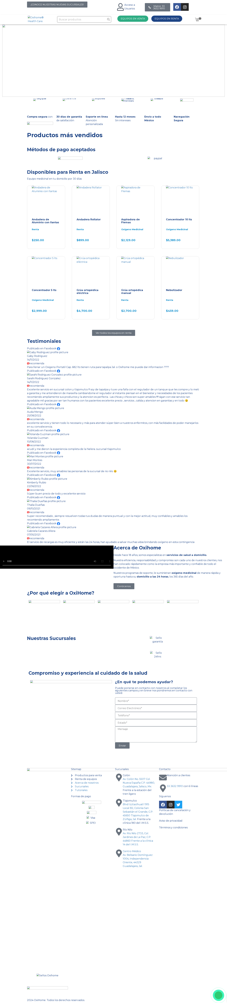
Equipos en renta (167, 18)
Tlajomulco (130, 800)
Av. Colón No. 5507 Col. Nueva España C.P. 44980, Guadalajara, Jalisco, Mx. (139, 783)
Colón (126, 775)
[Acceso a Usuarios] (120, 7)
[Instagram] (185, 7)
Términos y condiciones (173, 827)
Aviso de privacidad (170, 820)
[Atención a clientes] (163, 777)
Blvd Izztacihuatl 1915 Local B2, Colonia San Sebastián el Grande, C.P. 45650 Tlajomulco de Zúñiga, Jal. (138, 812)
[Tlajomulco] (119, 803)
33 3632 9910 (175, 786)
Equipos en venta (133, 18)
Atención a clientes (178, 775)
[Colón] (119, 777)
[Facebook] (177, 7)
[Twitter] (178, 804)
